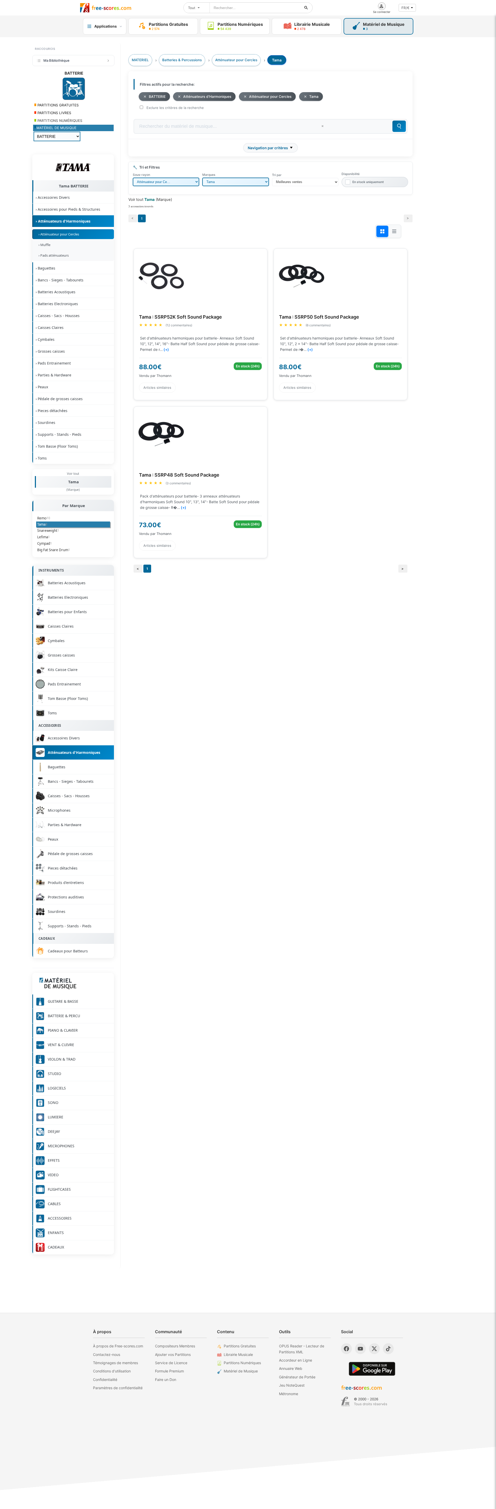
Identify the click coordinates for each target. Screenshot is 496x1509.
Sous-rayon (141, 175)
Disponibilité (351, 174)
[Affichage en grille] (382, 231)
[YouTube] (360, 1348)
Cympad (44, 543)
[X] (374, 1348)
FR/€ (405, 8)
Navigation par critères (268, 148)
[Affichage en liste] (394, 231)
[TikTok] (388, 1348)
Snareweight (48, 530)
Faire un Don (165, 1379)
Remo (43, 518)
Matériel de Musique (241, 1371)
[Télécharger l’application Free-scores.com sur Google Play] (372, 1369)
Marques (208, 175)
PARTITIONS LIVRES (53, 113)
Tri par (277, 175)
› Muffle (43, 244)
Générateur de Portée (297, 1377)
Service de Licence (171, 1363)
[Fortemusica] (345, 1402)
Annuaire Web (290, 1368)
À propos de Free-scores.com (118, 1346)
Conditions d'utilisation (112, 1371)
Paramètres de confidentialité (118, 1388)
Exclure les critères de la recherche (175, 108)
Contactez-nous (106, 1354)
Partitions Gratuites (240, 1346)
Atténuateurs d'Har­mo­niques (207, 96)
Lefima (43, 537)
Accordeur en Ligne (295, 1360)
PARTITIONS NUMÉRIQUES (59, 120)
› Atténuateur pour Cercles (58, 234)
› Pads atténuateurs (53, 255)
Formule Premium (169, 1371)
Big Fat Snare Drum (53, 550)
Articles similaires (157, 387)
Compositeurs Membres (175, 1346)
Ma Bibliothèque (56, 60)
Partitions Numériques (242, 1363)
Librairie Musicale (238, 1354)
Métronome (288, 1394)
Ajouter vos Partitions (173, 1354)
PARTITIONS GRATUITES (57, 105)
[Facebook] (346, 1348)
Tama (73, 481)
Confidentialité (105, 1379)
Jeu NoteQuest (292, 1385)
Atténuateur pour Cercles (270, 96)
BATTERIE (157, 96)
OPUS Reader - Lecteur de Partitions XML (301, 1349)
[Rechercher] (306, 8)
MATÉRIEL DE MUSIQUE (56, 128)
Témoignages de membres (115, 1363)
